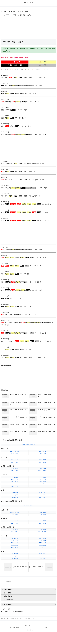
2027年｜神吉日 (14, 520)
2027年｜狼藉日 (14, 545)
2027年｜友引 (42, 553)
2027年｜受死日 (42, 529)
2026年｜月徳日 (42, 462)
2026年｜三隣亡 (14, 470)
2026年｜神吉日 (14, 459)
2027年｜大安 (15, 558)
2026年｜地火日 (14, 481)
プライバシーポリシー (42, 627)
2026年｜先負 (15, 494)
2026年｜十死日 (14, 468)
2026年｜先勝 (15, 492)
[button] (54, 582)
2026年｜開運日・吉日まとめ (28, 444)
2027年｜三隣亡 (14, 531)
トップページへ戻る (14, 627)
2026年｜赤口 (42, 497)
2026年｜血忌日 (14, 479)
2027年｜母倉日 (14, 523)
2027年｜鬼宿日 (42, 512)
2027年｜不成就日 (42, 531)
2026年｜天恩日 (42, 459)
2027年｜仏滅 (42, 556)
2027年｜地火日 (14, 542)
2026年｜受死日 (42, 468)
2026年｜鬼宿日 (42, 451)
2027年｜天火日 (42, 540)
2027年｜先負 (15, 556)
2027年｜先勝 (15, 553)
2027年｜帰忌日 (42, 538)
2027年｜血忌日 (14, 540)
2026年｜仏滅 (42, 494)
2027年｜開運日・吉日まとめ (28, 506)
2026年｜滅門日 (42, 484)
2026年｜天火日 (42, 479)
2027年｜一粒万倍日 (14, 512)
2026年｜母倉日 (14, 462)
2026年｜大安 (15, 497)
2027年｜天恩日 (42, 520)
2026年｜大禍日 (42, 481)
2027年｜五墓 (15, 538)
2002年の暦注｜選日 (6, 365)
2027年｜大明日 (42, 514)
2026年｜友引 (42, 492)
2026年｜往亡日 (14, 486)
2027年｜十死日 (14, 529)
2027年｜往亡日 (14, 547)
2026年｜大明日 (42, 453)
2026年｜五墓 (15, 477)
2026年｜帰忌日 (42, 477)
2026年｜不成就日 (42, 470)
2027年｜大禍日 (42, 542)
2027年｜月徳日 (42, 523)
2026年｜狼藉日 (14, 484)
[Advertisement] (28, 27)
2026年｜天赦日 (14, 453)
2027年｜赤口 (42, 558)
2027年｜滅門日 (42, 545)
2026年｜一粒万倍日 (14, 451)
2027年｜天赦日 (14, 514)
